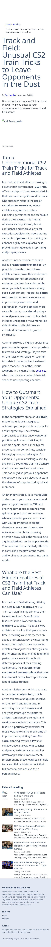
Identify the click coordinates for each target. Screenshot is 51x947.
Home (8, 24)
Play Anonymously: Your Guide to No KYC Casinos (30, 811)
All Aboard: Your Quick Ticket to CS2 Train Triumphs (29, 794)
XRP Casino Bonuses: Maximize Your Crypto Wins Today (29, 828)
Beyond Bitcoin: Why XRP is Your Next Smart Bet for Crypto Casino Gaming (30, 845)
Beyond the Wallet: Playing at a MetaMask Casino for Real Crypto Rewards (30, 865)
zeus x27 (41, 370)
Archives (6, 918)
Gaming (16, 24)
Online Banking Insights (20, 5)
